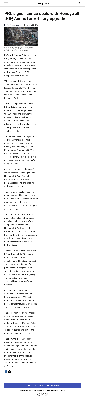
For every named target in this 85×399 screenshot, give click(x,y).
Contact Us (31, 385)
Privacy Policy (53, 385)
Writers (42, 385)
